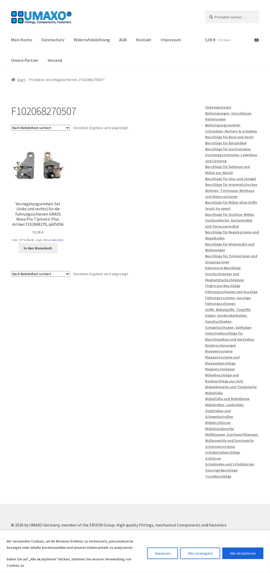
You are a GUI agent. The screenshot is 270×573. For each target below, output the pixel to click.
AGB (123, 39)
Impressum (171, 39)
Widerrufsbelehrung (92, 39)
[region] (135, 551)
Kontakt (143, 39)
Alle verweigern (200, 553)
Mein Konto (21, 39)
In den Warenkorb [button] (38, 248)
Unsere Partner (24, 60)
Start (21, 79)
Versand (55, 60)
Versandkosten (53, 240)
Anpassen (162, 553)
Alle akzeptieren (243, 553)
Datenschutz (53, 39)
